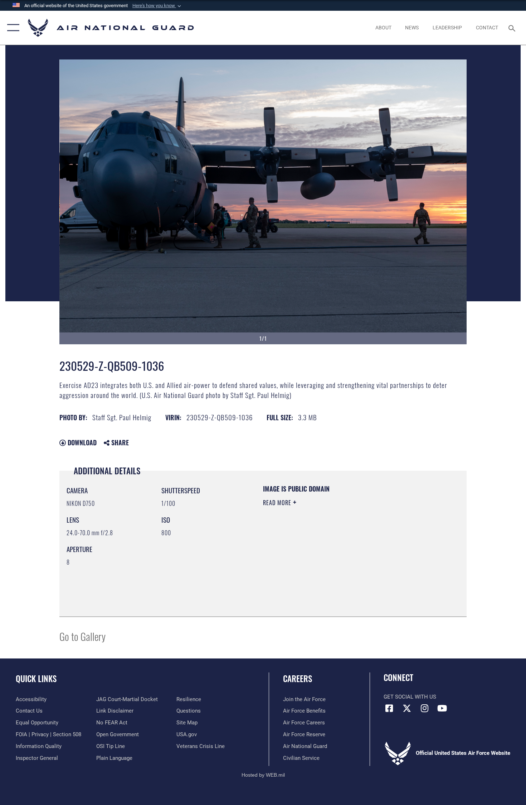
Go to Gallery (82, 636)
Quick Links (36, 678)
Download (81, 442)
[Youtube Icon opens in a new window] (442, 708)
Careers (297, 678)
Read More (278, 502)
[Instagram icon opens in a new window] (424, 708)
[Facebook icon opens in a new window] (389, 708)
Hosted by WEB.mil (263, 775)
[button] (157, 5)
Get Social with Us (410, 697)
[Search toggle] (513, 27)
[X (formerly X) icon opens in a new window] (406, 708)
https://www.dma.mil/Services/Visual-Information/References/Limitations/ (347, 558)
